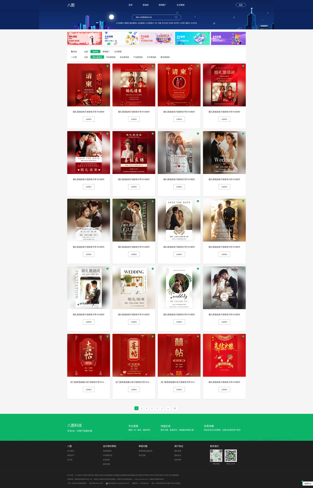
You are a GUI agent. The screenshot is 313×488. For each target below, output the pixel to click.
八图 (71, 4)
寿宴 (159, 23)
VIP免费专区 (107, 455)
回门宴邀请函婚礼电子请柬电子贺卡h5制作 (89, 382)
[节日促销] (156, 38)
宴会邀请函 (165, 57)
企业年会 (194, 23)
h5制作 (79, 475)
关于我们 (70, 451)
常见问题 (142, 455)
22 (175, 408)
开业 (156, 23)
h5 (76, 475)
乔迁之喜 (165, 23)
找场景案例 (107, 451)
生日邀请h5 (150, 23)
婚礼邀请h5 (133, 23)
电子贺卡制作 (159, 475)
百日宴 (170, 23)
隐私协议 (177, 455)
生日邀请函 (151, 57)
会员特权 (106, 459)
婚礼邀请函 (97, 57)
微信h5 (97, 475)
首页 (131, 4)
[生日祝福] (228, 38)
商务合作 (70, 455)
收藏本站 (307, 483)
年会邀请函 (110, 57)
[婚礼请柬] (84, 38)
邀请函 (146, 4)
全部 (86, 51)
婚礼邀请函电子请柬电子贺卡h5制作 (88, 111)
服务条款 (177, 451)
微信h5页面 (104, 475)
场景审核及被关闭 (145, 451)
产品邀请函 (138, 57)
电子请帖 (145, 475)
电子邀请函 (116, 475)
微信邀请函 (124, 475)
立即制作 (89, 119)
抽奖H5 (187, 23)
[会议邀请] (192, 38)
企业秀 (182, 23)
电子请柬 (139, 475)
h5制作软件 (91, 475)
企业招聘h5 (120, 23)
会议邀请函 (124, 57)
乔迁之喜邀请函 (173, 475)
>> (168, 408)
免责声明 (177, 459)
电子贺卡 (176, 23)
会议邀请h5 (141, 23)
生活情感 (180, 4)
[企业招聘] (120, 38)
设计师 (69, 459)
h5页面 (84, 475)
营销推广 (163, 4)
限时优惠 (106, 464)
